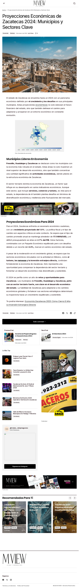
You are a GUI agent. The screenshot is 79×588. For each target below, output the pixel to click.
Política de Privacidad (23, 585)
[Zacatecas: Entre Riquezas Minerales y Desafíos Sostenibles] (65, 517)
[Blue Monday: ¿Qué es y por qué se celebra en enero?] (39, 517)
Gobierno (7, 527)
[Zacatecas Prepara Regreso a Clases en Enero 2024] (21, 336)
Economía (5, 33)
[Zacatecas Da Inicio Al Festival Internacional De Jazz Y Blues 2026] (6, 387)
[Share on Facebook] (63, 313)
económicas (41, 105)
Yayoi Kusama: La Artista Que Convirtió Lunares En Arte (23, 371)
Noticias (12, 33)
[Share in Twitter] (67, 313)
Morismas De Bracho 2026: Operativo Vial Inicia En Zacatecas (25, 399)
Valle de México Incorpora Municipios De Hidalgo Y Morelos (24, 413)
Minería (57, 527)
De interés (16, 361)
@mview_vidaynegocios (19, 428)
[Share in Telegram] (71, 313)
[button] (4, 3)
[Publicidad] (39, 209)
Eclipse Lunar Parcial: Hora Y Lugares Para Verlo (23, 357)
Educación (18, 339)
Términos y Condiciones (9, 585)
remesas (22, 260)
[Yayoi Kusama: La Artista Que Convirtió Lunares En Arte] (6, 373)
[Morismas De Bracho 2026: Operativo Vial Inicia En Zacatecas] (6, 401)
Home (4, 10)
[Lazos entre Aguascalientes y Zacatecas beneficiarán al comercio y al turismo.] (14, 517)
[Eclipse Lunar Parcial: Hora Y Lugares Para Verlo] (6, 360)
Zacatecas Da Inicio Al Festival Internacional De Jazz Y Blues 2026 (23, 386)
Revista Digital (56, 337)
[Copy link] (75, 313)
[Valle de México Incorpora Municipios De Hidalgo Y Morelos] (6, 415)
